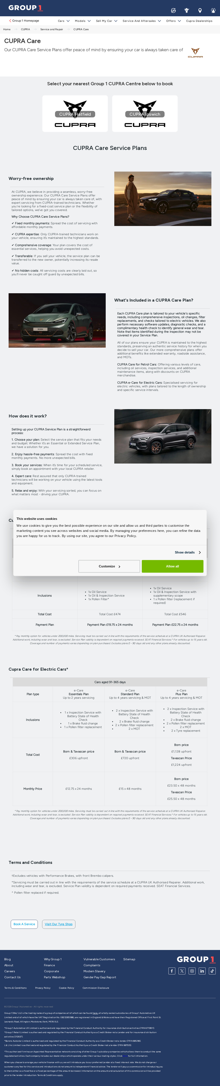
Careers (9, 971)
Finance (49, 965)
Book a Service (24, 924)
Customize (107, 566)
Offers (171, 20)
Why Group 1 (53, 959)
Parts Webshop (55, 977)
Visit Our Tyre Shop (59, 924)
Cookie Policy (66, 988)
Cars (61, 20)
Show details (185, 552)
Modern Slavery (94, 971)
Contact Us (12, 977)
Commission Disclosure (96, 988)
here (125, 1056)
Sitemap (129, 959)
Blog (7, 959)
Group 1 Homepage (25, 20)
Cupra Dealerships (199, 20)
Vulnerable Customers (99, 959)
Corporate (51, 971)
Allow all (172, 566)
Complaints (92, 965)
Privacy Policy (43, 988)
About (8, 965)
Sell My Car (104, 20)
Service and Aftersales (139, 20)
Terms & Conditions (15, 988)
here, (95, 1013)
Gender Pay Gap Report (100, 977)
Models (80, 20)
